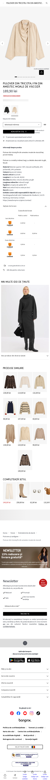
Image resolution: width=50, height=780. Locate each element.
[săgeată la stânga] (2, 43)
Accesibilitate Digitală (11, 736)
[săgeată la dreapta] (48, 43)
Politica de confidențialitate (14, 728)
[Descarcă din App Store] (34, 660)
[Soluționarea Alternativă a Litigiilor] (25, 756)
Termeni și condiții (36, 728)
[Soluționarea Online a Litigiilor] (25, 764)
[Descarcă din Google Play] (17, 660)
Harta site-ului (8, 732)
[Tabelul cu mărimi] (45, 125)
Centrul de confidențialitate (29, 732)
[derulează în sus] (25, 643)
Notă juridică (29, 736)
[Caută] (47, 3)
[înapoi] (3, 3)
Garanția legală (31, 739)
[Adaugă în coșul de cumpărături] (41, 72)
